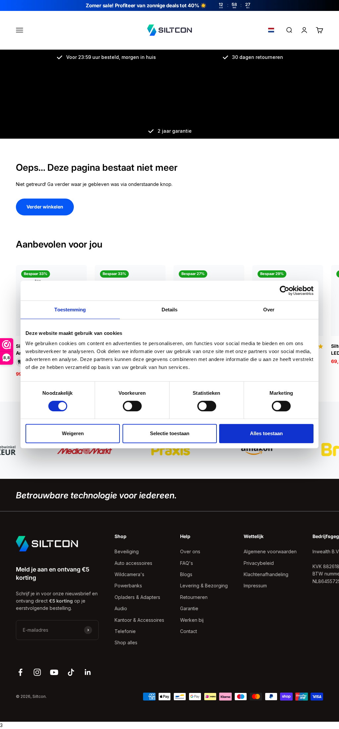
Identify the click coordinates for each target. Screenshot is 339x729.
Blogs (186, 574)
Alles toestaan (266, 433)
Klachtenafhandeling (266, 574)
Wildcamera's (129, 574)
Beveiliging (127, 551)
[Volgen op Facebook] (20, 672)
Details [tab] (170, 309)
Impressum (255, 585)
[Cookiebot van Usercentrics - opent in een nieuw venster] (285, 291)
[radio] (20, 362)
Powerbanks (128, 585)
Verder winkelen (44, 206)
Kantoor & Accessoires (139, 620)
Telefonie (125, 631)
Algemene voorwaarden (270, 551)
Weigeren (73, 433)
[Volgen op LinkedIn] (87, 672)
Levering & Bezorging (204, 585)
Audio (121, 608)
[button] (271, 30)
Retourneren (194, 597)
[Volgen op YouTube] (54, 672)
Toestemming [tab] (70, 309)
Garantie (189, 608)
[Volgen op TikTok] (71, 672)
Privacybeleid (259, 563)
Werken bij (192, 620)
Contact (188, 631)
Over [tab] (268, 309)
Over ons (190, 551)
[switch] (132, 406)
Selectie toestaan (169, 433)
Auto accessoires (133, 563)
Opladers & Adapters (137, 597)
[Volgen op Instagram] (37, 672)
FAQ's (186, 563)
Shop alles (126, 642)
